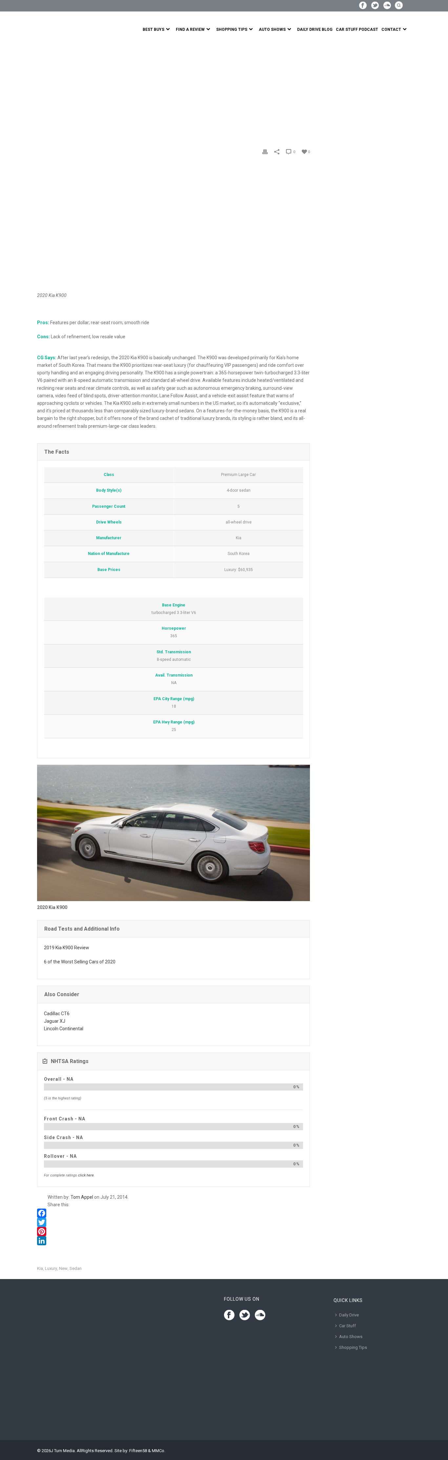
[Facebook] (173, 1213)
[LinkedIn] (173, 1240)
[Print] (265, 151)
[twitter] (244, 1315)
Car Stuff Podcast (357, 29)
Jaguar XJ (54, 1021)
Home (43, 91)
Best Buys (153, 29)
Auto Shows (272, 29)
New (63, 1268)
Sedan (76, 1268)
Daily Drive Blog (315, 29)
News (57, 91)
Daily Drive (349, 1314)
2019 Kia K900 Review (66, 947)
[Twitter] (173, 1222)
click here (86, 1175)
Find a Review (190, 29)
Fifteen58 (138, 1450)
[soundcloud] (260, 1315)
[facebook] (229, 1315)
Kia (40, 1268)
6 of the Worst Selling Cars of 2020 (79, 961)
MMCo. (158, 1450)
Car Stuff (347, 1325)
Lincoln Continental (63, 1028)
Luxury (51, 1268)
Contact (391, 29)
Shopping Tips (231, 29)
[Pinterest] (173, 1231)
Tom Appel (82, 1197)
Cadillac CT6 (57, 1013)
